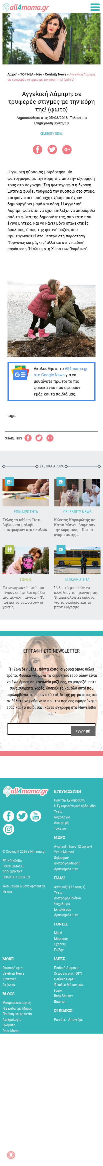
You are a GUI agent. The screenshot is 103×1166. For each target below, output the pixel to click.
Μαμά (58, 933)
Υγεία (58, 811)
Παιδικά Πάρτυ (64, 979)
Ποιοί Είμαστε (13, 866)
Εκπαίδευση (62, 909)
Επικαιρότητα (12, 968)
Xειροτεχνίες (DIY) (68, 973)
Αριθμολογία (11, 1019)
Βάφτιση (60, 1001)
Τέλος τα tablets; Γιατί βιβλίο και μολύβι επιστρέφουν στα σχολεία (24, 524)
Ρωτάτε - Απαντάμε (68, 1019)
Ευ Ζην (59, 950)
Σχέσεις (60, 944)
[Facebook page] (8, 816)
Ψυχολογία (62, 817)
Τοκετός (60, 828)
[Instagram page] (8, 830)
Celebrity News (55, 74)
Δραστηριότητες (66, 869)
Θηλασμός (61, 857)
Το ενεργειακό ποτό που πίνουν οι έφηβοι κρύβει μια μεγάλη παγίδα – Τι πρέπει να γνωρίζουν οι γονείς (23, 597)
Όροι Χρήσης (12, 872)
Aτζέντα (8, 984)
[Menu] (95, 7)
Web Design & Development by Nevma (23, 888)
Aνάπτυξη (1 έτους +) (70, 887)
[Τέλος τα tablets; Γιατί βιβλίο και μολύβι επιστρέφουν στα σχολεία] (25, 492)
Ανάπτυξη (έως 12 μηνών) (73, 846)
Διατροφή (61, 822)
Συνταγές (9, 979)
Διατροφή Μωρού (67, 863)
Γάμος (58, 990)
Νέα (39, 74)
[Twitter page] (22, 816)
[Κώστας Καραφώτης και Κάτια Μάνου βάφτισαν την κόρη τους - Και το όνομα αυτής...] (77, 492)
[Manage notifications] (11, 1155)
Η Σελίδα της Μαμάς (17, 1008)
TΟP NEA (26, 74)
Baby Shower (63, 996)
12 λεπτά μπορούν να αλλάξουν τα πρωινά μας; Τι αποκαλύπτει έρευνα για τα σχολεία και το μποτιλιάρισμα (76, 597)
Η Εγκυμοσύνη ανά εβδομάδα (75, 806)
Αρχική (12, 74)
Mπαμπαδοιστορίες (16, 1002)
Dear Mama (10, 1031)
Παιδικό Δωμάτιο (67, 968)
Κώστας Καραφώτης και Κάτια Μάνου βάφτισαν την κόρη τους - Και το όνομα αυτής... (75, 527)
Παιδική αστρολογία (17, 1014)
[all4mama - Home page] (25, 6)
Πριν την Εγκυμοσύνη (69, 800)
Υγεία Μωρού (64, 852)
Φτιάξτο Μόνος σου (68, 984)
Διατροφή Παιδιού (67, 898)
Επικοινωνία (12, 861)
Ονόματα (8, 1025)
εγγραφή (83, 731)
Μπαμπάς (61, 938)
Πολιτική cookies (16, 877)
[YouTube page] (36, 816)
